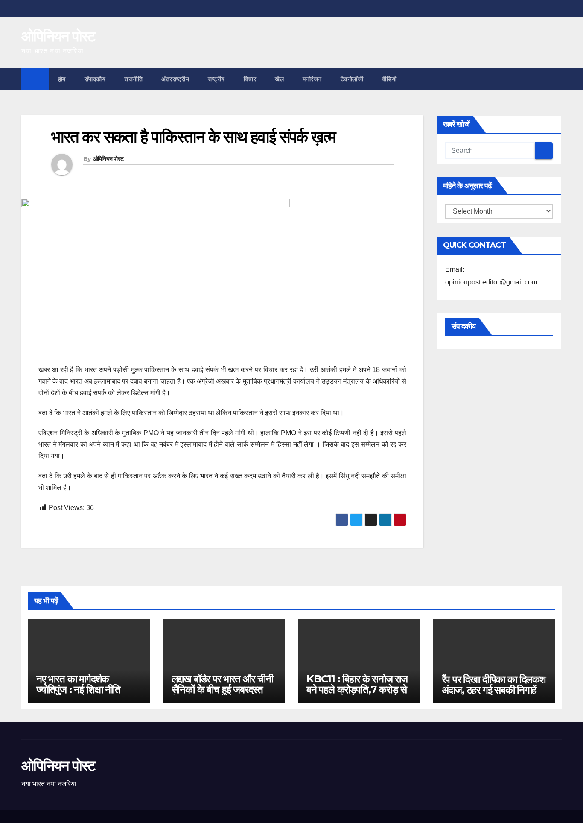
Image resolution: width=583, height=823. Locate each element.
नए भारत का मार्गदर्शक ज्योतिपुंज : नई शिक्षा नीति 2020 (78, 689)
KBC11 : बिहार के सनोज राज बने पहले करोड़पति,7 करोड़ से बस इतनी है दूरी (357, 689)
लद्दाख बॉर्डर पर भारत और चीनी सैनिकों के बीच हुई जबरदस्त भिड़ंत (222, 689)
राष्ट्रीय (216, 79)
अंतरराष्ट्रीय (175, 79)
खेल (279, 79)
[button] (555, 78)
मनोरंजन (312, 79)
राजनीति (133, 79)
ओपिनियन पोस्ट (58, 36)
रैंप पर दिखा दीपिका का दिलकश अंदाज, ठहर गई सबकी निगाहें (494, 684)
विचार (250, 79)
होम (62, 79)
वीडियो (389, 79)
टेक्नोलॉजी (352, 79)
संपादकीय (95, 79)
